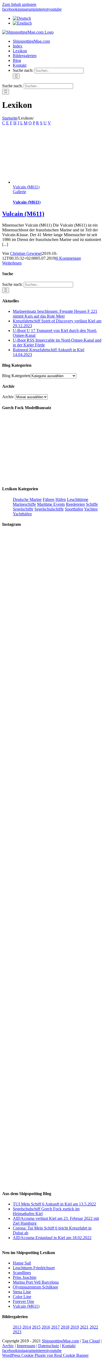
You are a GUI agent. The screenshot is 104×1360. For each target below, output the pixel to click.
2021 (84, 1327)
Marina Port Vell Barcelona (36, 1282)
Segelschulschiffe (49, 509)
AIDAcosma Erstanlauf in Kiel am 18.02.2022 (52, 1237)
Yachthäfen (22, 514)
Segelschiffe (23, 509)
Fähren (48, 499)
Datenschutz (48, 1345)
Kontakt (68, 1345)
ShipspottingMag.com (60, 1341)
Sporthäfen (74, 509)
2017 (55, 1327)
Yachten (91, 509)
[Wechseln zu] (22, 18)
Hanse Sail (22, 1263)
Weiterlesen (12, 263)
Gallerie (19, 191)
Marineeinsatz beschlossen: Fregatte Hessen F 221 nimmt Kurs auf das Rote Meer (55, 313)
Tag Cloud (91, 1341)
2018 (65, 1327)
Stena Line (22, 1292)
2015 (36, 1327)
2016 (46, 1327)
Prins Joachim (24, 1277)
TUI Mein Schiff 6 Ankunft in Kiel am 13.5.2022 (54, 1204)
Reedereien (75, 504)
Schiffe (92, 504)
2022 (94, 1327)
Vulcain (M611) (26, 187)
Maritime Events (51, 504)
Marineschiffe (24, 504)
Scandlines (22, 1272)
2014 (26, 1327)
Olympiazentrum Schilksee (35, 1287)
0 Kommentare (68, 258)
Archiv (8, 396)
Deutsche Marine (27, 499)
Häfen (60, 499)
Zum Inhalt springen (19, 4)
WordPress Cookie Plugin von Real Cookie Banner (45, 1355)
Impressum (26, 1345)
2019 (74, 1327)
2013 (17, 1327)
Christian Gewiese (25, 253)
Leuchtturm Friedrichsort (34, 1268)
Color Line (22, 1296)
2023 (17, 1332)
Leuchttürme (77, 499)
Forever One (23, 1301)
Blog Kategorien (16, 375)
